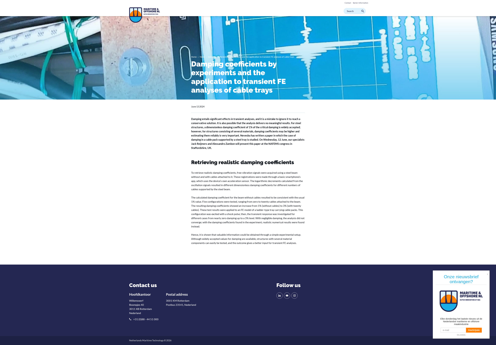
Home (194, 57)
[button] (488, 273)
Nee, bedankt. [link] (461, 334)
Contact (348, 3)
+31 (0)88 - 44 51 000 (145, 319)
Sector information (360, 3)
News (202, 57)
